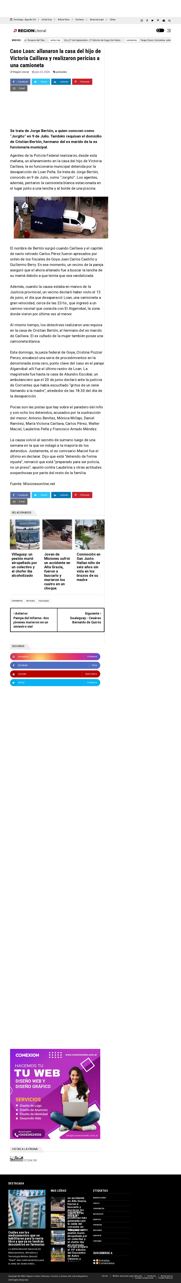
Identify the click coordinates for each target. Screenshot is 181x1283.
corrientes (107, 40)
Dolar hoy (47, 19)
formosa (97, 1225)
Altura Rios (63, 19)
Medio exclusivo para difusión (127, 1276)
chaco (96, 1203)
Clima (113, 19)
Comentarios (106, 1263)
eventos (97, 1219)
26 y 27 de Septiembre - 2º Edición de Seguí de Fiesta (68, 40)
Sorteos (79, 19)
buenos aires (99, 1198)
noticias (30, 601)
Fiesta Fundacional (144, 1278)
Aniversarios (167, 1276)
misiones (97, 1230)
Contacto (151, 1276)
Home (105, 1276)
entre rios (31, 40)
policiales (61, 72)
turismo (97, 1241)
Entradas (104, 1260)
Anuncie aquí (97, 19)
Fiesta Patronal (165, 1278)
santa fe (97, 1236)
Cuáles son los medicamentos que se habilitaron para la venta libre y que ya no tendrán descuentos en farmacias (26, 1238)
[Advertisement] (90, 8)
